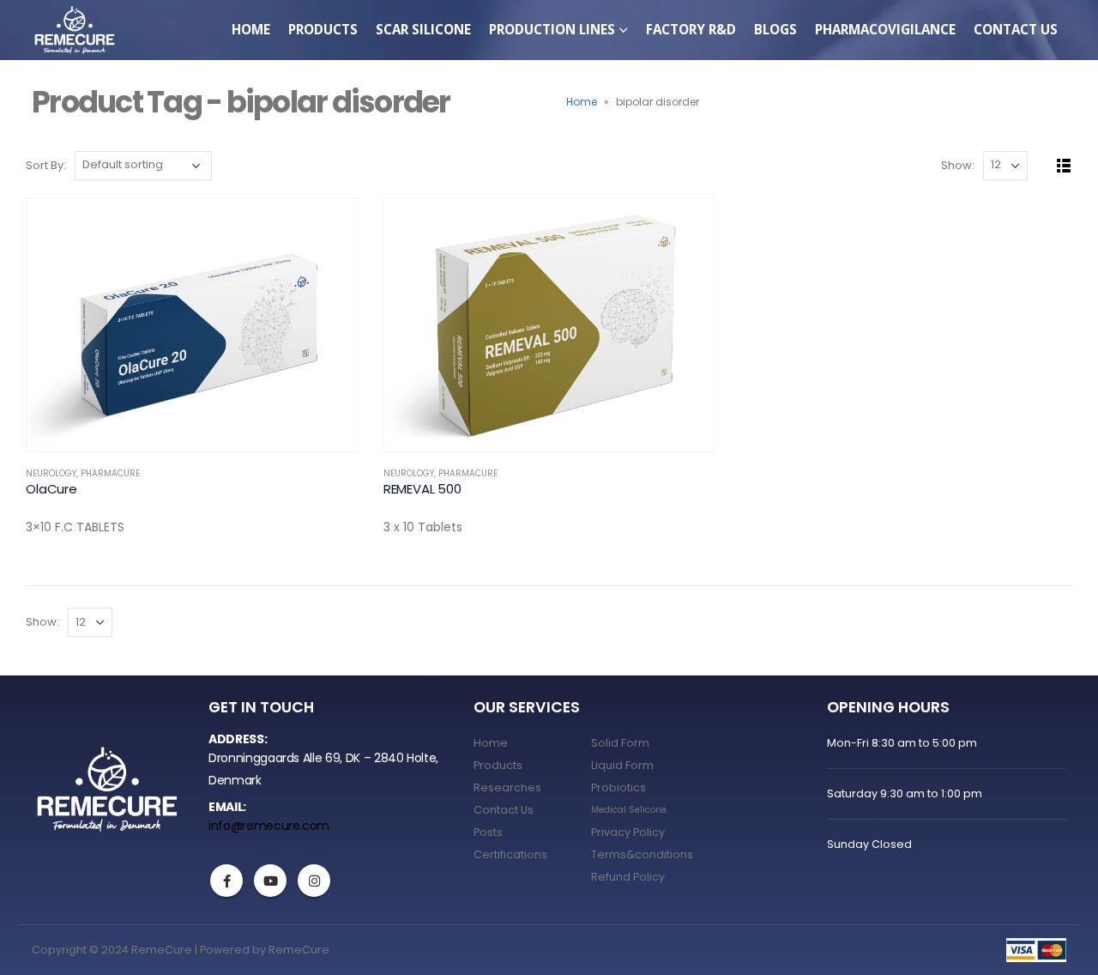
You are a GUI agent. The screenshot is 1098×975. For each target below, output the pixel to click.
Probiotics (618, 787)
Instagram (314, 880)
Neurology (51, 473)
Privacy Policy (628, 832)
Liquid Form (622, 765)
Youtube (270, 880)
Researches (507, 787)
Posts (488, 832)
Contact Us (1016, 29)
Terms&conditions (642, 854)
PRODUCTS (323, 29)
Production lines (552, 29)
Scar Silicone (423, 29)
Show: (957, 165)
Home (251, 29)
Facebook (226, 880)
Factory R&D (691, 29)
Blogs (775, 29)
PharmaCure (110, 473)
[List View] (1064, 166)
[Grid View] (1044, 166)
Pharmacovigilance (885, 29)
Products (498, 765)
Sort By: (46, 165)
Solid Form (620, 743)
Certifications (510, 854)
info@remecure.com (268, 825)
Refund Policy (628, 876)
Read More (328, 226)
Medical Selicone (629, 809)
